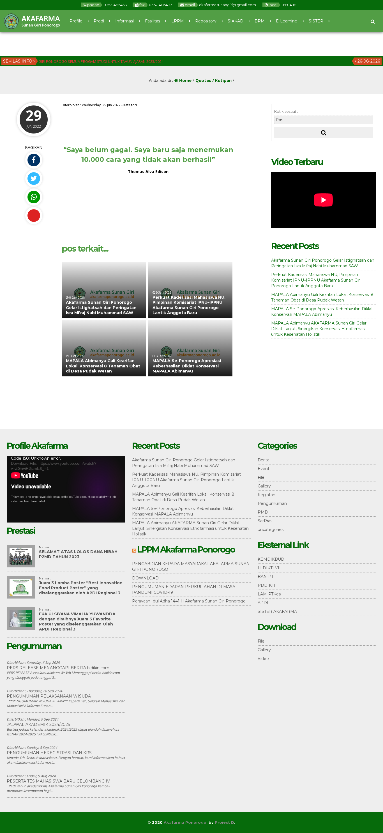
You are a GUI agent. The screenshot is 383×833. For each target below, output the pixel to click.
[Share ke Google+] (34, 215)
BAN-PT (265, 576)
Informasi (124, 21)
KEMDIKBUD (271, 559)
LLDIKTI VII (269, 567)
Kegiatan (266, 494)
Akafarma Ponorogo (185, 822)
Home (185, 80)
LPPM (177, 21)
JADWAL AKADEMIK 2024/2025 (38, 724)
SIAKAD (235, 21)
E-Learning (286, 21)
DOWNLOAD (145, 578)
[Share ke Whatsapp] (34, 197)
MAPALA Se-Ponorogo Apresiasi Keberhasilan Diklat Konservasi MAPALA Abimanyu (187, 365)
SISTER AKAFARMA (277, 611)
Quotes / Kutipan (213, 80)
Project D (224, 822)
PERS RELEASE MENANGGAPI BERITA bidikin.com (58, 667)
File (261, 477)
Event (263, 468)
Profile (76, 21)
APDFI (264, 602)
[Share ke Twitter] (34, 178)
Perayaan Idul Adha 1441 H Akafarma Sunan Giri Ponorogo (189, 601)
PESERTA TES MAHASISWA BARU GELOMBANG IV (58, 781)
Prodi (99, 21)
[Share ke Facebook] (34, 160)
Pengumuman (272, 503)
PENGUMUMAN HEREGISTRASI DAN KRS (49, 752)
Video (263, 658)
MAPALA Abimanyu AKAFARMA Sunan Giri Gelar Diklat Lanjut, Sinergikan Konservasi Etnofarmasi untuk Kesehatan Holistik (318, 329)
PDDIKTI (266, 585)
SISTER (316, 21)
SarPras (265, 520)
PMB (263, 512)
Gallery (264, 486)
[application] (66, 489)
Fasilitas (152, 21)
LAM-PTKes (269, 594)
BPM (260, 21)
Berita (263, 459)
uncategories (270, 529)
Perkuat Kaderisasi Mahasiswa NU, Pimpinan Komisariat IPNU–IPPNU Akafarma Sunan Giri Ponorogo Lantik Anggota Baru (189, 305)
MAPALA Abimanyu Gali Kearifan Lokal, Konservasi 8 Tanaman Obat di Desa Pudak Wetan (103, 365)
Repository (205, 21)
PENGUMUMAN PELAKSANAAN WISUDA (49, 696)
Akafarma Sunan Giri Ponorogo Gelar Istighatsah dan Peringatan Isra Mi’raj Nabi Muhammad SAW (101, 307)
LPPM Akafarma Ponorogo (186, 549)
